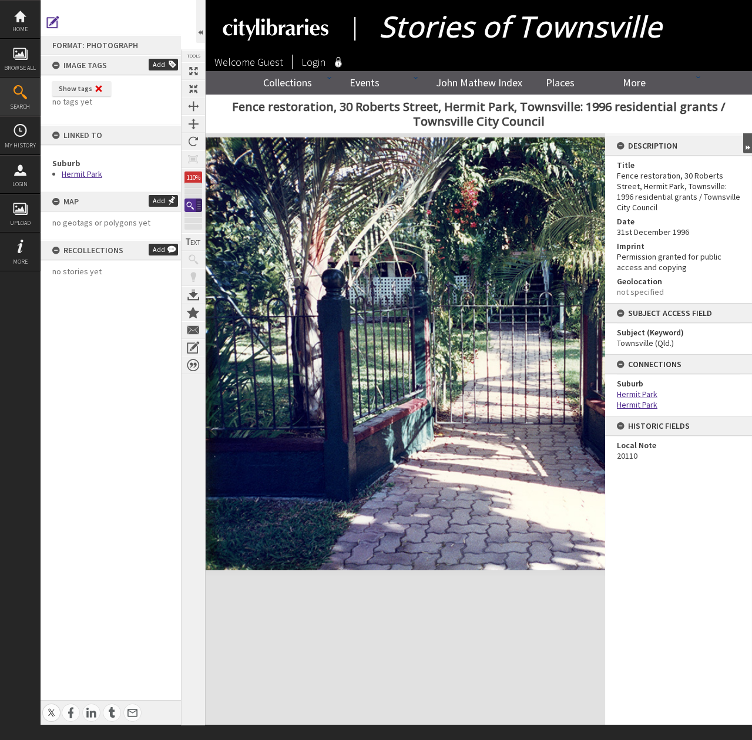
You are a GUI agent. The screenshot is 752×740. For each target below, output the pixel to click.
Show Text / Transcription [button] (193, 242)
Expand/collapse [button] (747, 143)
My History (20, 145)
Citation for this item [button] (193, 365)
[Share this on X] (51, 706)
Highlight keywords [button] (193, 277)
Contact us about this (193, 330)
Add (159, 64)
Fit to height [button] (193, 124)
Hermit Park (82, 174)
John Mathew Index (479, 82)
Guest (270, 62)
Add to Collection (193, 312)
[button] (193, 205)
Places (560, 82)
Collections (287, 82)
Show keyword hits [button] (193, 259)
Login (20, 184)
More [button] (20, 261)
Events (365, 82)
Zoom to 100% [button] (193, 159)
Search (20, 106)
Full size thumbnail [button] (193, 71)
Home (20, 29)
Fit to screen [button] (193, 88)
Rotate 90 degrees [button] (193, 141)
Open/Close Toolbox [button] (200, 21)
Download (193, 295)
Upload (20, 223)
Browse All (20, 68)
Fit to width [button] (193, 106)
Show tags (75, 88)
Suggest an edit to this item (52, 22)
